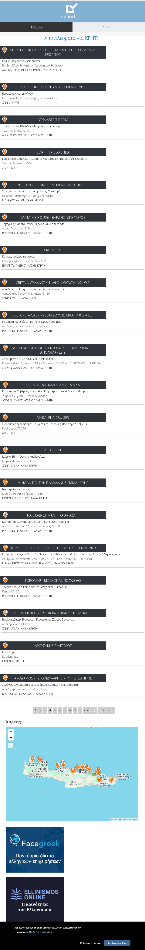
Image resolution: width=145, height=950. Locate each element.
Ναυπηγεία (9, 489)
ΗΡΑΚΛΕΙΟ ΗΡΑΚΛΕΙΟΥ (15, 498)
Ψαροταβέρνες (24, 224)
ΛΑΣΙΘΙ (40, 135)
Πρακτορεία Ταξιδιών (75, 424)
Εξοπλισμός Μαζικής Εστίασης (73, 554)
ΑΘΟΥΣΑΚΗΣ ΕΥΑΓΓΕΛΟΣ (53, 645)
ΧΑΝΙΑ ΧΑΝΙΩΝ (10, 298)
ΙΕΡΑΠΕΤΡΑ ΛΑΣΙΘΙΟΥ (14, 265)
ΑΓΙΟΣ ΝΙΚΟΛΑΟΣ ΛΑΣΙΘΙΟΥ (18, 135)
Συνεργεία (68, 619)
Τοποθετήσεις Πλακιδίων (17, 126)
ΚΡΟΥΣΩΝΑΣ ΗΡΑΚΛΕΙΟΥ (16, 693)
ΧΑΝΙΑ (5, 102)
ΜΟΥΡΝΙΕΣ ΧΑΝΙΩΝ (13, 200)
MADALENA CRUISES (53, 417)
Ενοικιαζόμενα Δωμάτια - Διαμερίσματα (53, 684)
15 (5, 514)
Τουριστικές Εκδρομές (73, 158)
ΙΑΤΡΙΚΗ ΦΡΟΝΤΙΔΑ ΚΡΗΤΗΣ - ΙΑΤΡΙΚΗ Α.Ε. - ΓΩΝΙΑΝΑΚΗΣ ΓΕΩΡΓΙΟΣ (53, 52)
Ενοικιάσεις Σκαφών (14, 158)
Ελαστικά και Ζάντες (48, 619)
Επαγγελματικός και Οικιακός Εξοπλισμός (27, 554)
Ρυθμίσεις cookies (90, 943)
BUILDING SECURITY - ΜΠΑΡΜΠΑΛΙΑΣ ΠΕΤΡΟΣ (53, 185)
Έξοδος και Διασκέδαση (49, 224)
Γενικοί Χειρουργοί (13, 61)
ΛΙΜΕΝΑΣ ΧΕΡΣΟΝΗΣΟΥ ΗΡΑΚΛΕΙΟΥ (23, 70)
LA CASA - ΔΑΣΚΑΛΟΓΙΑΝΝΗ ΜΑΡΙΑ (53, 385)
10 (5, 346)
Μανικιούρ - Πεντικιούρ (42, 522)
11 (5, 383)
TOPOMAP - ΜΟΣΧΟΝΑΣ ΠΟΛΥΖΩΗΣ (53, 580)
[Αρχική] (72, 11)
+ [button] (11, 731)
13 (5, 449)
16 (5, 546)
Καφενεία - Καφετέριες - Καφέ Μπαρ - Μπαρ (57, 391)
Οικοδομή (53, 126)
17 (5, 579)
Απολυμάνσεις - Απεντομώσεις (21, 359)
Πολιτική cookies (40, 932)
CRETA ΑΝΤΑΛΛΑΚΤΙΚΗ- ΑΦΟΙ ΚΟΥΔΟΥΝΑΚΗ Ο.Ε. (53, 282)
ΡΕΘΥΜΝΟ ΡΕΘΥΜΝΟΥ (16, 233)
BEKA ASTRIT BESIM (53, 119)
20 (5, 677)
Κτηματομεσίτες (12, 256)
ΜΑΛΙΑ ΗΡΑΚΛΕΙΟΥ (13, 563)
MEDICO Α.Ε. (52, 450)
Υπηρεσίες (29, 256)
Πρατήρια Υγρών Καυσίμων (45, 321)
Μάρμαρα (40, 126)
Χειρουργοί (33, 61)
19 (5, 644)
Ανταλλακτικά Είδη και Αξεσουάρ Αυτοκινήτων (30, 289)
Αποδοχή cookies (117, 943)
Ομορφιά (63, 522)
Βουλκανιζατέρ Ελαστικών (18, 619)
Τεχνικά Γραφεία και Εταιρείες (20, 587)
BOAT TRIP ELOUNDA (52, 152)
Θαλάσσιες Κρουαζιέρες (44, 158)
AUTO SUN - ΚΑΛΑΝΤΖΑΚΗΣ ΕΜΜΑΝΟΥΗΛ (52, 87)
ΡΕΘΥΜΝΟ (37, 233)
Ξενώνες (7, 684)
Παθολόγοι (9, 652)
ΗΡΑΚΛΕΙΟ (52, 70)
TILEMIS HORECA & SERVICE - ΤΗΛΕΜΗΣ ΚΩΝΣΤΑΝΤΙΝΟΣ (52, 548)
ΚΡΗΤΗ (63, 70)
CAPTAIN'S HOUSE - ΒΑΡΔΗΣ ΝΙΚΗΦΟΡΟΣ (52, 217)
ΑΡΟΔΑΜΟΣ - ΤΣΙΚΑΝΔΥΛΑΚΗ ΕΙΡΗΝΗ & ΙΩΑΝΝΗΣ (53, 678)
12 (5, 416)
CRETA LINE (53, 250)
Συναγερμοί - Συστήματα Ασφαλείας (24, 191)
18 (5, 612)
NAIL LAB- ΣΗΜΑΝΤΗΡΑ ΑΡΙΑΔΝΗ (53, 515)
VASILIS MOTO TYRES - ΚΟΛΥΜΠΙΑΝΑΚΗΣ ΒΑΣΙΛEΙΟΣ (53, 613)
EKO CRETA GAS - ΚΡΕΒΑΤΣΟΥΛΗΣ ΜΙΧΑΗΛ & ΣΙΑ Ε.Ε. (53, 315)
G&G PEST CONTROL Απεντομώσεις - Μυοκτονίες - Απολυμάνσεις (53, 350)
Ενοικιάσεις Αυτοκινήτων (17, 93)
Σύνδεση (108, 27)
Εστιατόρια (9, 391)
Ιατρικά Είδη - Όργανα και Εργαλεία (23, 456)
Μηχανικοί (46, 587)
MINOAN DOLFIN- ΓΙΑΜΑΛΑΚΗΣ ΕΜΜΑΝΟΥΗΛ (53, 482)
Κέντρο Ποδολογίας (14, 522)
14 (5, 481)
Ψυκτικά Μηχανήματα (106, 554)
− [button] (11, 737)
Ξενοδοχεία (21, 684)
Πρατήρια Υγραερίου (14, 321)
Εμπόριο (65, 289)
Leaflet (114, 819)
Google (133, 819)
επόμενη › (90, 710)
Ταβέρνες (8, 224)
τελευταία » (106, 710)
